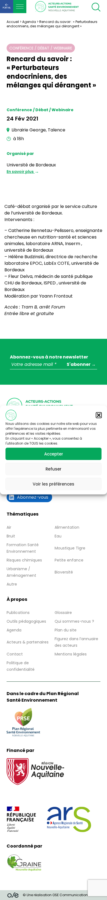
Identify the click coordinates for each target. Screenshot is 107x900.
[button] (99, 415)
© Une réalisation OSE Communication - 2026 (61, 895)
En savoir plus (21, 171)
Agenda (29, 21)
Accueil (13, 21)
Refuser (53, 469)
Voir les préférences (53, 484)
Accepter (53, 454)
